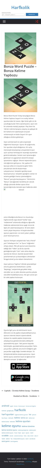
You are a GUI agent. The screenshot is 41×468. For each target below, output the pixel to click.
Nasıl (19, 433)
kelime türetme (28, 426)
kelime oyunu (11, 426)
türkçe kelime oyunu (19, 439)
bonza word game (31, 406)
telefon (8, 439)
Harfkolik (20, 7)
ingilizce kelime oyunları (21, 414)
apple (11, 406)
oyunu (27, 433)
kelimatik (10, 418)
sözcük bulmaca (18, 436)
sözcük (11, 436)
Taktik (3, 439)
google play (10, 410)
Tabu (25, 436)
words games (14, 441)
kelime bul (31, 418)
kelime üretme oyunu (7, 433)
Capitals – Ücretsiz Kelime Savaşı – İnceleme (21, 391)
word (27, 439)
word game (6, 441)
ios (30, 414)
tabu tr (36, 436)
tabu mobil (30, 436)
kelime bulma (5, 421)
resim (31, 433)
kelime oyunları (23, 421)
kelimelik (12, 421)
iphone (34, 414)
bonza (15, 406)
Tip (11, 439)
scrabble (5, 435)
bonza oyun (21, 406)
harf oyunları (8, 414)
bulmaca (4, 410)
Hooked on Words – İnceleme (25, 396)
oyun (23, 433)
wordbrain (32, 439)
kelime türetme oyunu (9, 430)
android (5, 405)
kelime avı (24, 418)
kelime (17, 418)
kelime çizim (32, 430)
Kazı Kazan (4, 418)
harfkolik (20, 410)
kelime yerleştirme (23, 430)
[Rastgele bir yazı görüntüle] (36, 21)
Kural (15, 433)
